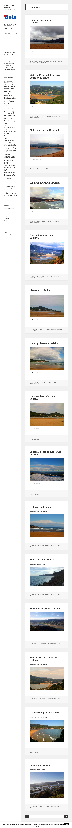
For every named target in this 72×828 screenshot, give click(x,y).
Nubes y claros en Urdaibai (44, 343)
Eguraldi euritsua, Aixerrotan (10, 52)
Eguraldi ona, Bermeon (9, 61)
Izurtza (13, 144)
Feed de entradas (7, 218)
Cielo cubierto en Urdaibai (44, 130)
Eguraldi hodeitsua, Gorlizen (10, 56)
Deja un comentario (42, 62)
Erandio (11, 113)
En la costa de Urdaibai (42, 559)
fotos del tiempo (60, 329)
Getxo (13, 140)
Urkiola (12, 165)
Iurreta (7, 144)
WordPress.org (7, 222)
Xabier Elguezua (8, 176)
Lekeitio (7, 148)
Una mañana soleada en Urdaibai (43, 236)
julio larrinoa (8, 147)
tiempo (7, 154)
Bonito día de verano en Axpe (10, 193)
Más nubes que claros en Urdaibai (43, 658)
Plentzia (10, 153)
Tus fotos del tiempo (9, 6)
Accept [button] (66, 824)
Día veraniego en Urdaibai (44, 712)
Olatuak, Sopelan (7, 71)
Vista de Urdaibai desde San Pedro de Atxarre (45, 76)
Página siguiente (66, 816)
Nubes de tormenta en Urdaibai (42, 21)
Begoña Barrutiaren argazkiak (10, 88)
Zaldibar (7, 178)
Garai (7, 140)
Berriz (6, 93)
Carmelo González (8, 107)
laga (14, 147)
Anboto (13, 80)
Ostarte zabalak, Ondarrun (9, 67)
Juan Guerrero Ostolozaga (10, 145)
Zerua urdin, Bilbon (8, 65)
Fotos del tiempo (42, 61)
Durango (9, 112)
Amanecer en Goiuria (12, 186)
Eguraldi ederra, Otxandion (9, 69)
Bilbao (8, 95)
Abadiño (7, 80)
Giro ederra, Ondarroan (9, 63)
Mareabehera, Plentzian (9, 59)
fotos (6, 125)
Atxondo (6, 82)
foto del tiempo (56, 276)
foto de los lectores (49, 276)
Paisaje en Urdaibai (40, 764)
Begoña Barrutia (9, 84)
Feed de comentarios (8, 220)
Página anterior (27, 816)
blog (6, 105)
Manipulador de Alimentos (9, 192)
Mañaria (13, 148)
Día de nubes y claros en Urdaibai (43, 397)
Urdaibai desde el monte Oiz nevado (45, 453)
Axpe (11, 82)
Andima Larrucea (8, 81)
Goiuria (8, 142)
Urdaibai (6, 165)
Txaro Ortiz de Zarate (9, 159)
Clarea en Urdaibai (40, 290)
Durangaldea (8, 110)
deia (10, 108)
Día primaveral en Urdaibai (45, 182)
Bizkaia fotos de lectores (10, 101)
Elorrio (6, 113)
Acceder (5, 216)
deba (6, 108)
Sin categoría (41, 276)
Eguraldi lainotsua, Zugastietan (10, 54)
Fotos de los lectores (52, 329)
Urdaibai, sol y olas (40, 506)
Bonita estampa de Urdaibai (45, 608)
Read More (36, 826)
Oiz (5, 153)
